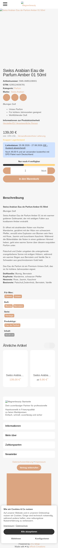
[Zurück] (47, 345)
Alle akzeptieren (29, 532)
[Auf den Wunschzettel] (6, 97)
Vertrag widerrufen (29, 467)
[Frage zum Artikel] (23, 97)
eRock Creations (37, 546)
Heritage (9, 315)
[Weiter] (52, 345)
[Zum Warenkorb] (53, 4)
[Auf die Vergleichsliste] (14, 97)
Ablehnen (16, 539)
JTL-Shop (35, 544)
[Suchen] (11, 4)
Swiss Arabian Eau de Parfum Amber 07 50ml (15, 375)
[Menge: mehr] (51, 170)
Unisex (18, 296)
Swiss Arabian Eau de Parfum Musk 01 (42, 375)
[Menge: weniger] (7, 170)
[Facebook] (29, 484)
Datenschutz (22, 526)
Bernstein (18, 306)
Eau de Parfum (12, 325)
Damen (8, 296)
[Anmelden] (47, 4)
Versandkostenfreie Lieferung (32, 136)
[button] (29, 198)
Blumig (8, 306)
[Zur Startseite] (29, 4)
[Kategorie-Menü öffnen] (5, 4)
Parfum (17, 88)
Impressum (40, 462)
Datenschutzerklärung (23, 462)
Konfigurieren (42, 539)
